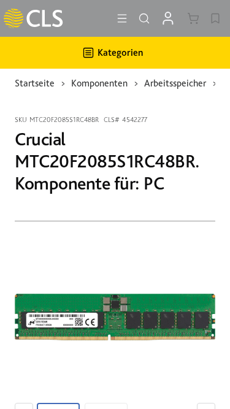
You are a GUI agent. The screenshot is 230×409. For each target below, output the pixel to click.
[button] (122, 18)
